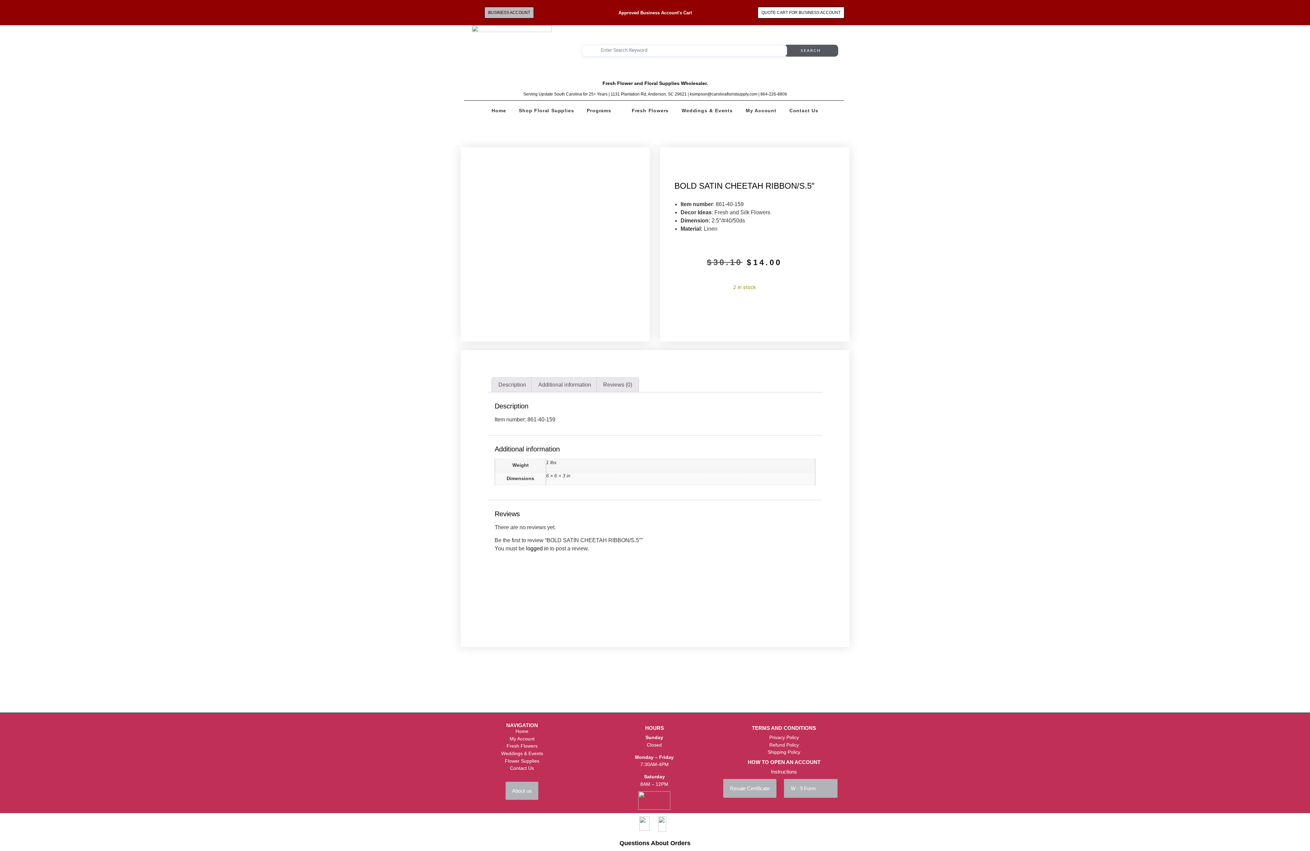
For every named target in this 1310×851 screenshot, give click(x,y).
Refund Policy (784, 745)
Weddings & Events (707, 110)
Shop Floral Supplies (546, 110)
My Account (761, 110)
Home (499, 110)
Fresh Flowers (650, 110)
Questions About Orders (655, 843)
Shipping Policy (784, 752)
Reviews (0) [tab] (617, 385)
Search (811, 50)
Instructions (784, 772)
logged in (537, 548)
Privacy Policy (784, 737)
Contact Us (803, 110)
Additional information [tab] (564, 385)
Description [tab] (512, 385)
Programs (599, 110)
